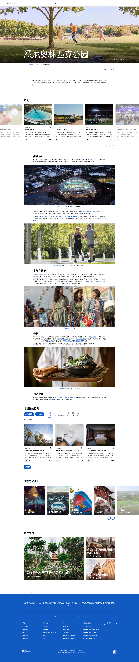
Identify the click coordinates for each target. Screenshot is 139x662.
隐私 (23, 632)
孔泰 (59, 339)
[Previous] (109, 518)
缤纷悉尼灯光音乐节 (89, 639)
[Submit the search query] (56, 3)
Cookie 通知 (26, 636)
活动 (31, 591)
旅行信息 (65, 626)
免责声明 (25, 629)
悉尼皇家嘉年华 (68, 328)
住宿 (24, 591)
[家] (11, 3)
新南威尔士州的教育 (69, 639)
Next (112, 146)
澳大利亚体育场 (92, 159)
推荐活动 (45, 629)
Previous (108, 146)
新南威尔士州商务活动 (89, 632)
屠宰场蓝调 (93, 337)
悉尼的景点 (30, 64)
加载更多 (27, 467)
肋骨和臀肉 (68, 341)
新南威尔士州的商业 (69, 636)
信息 (64, 623)
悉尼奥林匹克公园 (62, 206)
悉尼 (23, 623)
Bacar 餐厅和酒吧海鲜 (64, 388)
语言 (110, 623)
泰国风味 (65, 339)
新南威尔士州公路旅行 (49, 632)
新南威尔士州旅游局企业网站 (91, 629)
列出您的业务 (67, 632)
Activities (28, 591)
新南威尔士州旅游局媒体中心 (91, 636)
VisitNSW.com (87, 626)
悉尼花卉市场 (94, 281)
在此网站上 (46, 623)
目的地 (45, 626)
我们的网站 (87, 623)
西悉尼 (37, 64)
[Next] (113, 518)
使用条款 (25, 639)
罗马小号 (49, 341)
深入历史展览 (82, 211)
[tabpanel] (69, 31)
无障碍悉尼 (66, 629)
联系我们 (25, 626)
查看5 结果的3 (28, 419)
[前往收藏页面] (135, 3)
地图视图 (29, 414)
